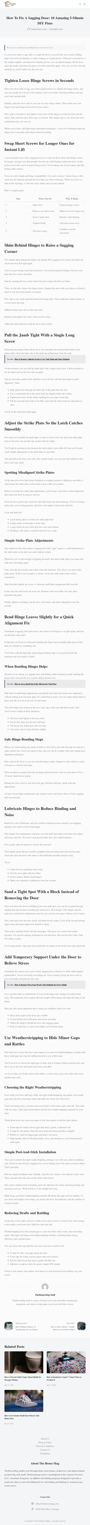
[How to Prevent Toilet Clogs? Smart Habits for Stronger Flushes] (23, 1362)
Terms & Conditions (45, 1445)
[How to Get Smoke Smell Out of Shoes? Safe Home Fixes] (23, 1401)
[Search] (80, 4)
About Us (45, 1438)
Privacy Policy (45, 1442)
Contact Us (45, 1449)
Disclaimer (45, 1453)
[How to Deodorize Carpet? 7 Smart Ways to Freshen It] (66, 1362)
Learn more (10, 1485)
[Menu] (84, 4)
